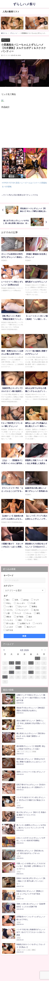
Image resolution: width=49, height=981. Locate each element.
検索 (24, 636)
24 (5, 677)
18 (11, 672)
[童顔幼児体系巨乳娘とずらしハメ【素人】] (12, 23)
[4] (2, 102)
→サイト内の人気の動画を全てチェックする (19, 195)
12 (18, 668)
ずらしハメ (5, 40)
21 (31, 672)
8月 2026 (24, 650)
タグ (6, 596)
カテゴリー (8, 586)
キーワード (8, 575)
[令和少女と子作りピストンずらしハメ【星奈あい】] (36, 23)
